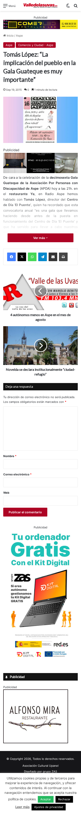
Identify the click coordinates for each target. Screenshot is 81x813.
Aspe (19, 35)
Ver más (39, 238)
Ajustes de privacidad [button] (48, 807)
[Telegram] (42, 257)
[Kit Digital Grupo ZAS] (40, 657)
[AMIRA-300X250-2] (35, 742)
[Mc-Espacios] (40, 172)
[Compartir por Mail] (53, 257)
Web (6, 492)
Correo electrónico (17, 474)
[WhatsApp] (32, 257)
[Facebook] (11, 257)
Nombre (9, 456)
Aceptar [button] (45, 799)
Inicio (10, 35)
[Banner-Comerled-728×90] (40, 24)
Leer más (22, 807)
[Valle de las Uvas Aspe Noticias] (40, 5)
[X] (21, 257)
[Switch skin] (68, 7)
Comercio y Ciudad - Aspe (35, 45)
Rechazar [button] (64, 799)
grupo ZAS (50, 771)
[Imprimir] (63, 257)
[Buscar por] (75, 7)
